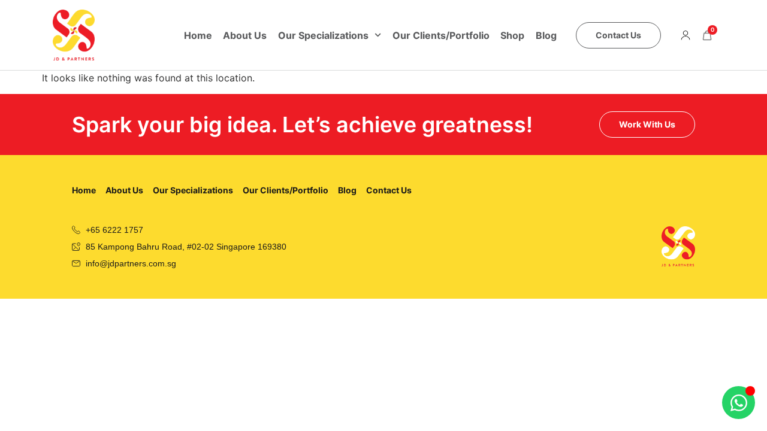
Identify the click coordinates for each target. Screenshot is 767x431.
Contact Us (389, 190)
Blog (546, 35)
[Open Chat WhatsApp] (738, 402)
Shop (512, 35)
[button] (685, 35)
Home (198, 35)
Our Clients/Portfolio (441, 35)
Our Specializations (323, 35)
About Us (245, 35)
